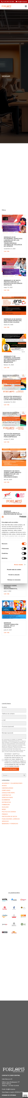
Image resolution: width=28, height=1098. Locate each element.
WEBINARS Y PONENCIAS (10, 823)
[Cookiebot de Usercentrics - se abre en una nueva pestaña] (19, 517)
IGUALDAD (5, 807)
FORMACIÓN (6, 804)
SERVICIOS (5, 821)
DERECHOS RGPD (7, 797)
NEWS (4, 809)
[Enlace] (14, 234)
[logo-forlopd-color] (6, 6)
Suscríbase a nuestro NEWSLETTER (13, 1092)
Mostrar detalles (18, 564)
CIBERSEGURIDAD (7, 788)
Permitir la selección (14, 574)
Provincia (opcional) (8, 726)
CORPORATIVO (6, 795)
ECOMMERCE (6, 800)
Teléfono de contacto (8, 713)
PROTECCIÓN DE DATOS (9, 816)
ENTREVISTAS (6, 802)
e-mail (3, 720)
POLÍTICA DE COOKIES (9, 811)
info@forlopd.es (10, 1089)
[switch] (24, 548)
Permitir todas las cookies (14, 569)
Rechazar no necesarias (14, 579)
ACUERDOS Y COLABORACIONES (12, 783)
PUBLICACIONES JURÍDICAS (11, 819)
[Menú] (26, 6)
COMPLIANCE (6, 790)
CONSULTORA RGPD (8, 792)
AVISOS (4, 785)
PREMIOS (5, 814)
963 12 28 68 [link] (15, 1085)
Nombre (4, 707)
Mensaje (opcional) (7, 733)
